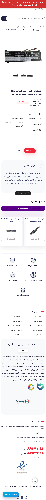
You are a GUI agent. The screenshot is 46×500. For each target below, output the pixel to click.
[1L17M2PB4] (23, 54)
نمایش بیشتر (25, 193)
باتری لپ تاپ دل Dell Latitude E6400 (11, 220)
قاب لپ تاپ (16, 321)
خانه (40, 27)
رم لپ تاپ (39, 335)
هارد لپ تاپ (16, 317)
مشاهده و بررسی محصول (34, 239)
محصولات (32, 27)
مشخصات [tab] (16, 150)
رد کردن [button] (12, 5)
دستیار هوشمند (9, 494)
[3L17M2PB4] (15, 75)
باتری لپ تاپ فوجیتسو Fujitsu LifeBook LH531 (35, 220)
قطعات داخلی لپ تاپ (13, 326)
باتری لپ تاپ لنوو (36, 106)
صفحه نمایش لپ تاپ (35, 326)
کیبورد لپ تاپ (37, 330)
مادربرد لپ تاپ (15, 330)
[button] (16, 250)
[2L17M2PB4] (23, 75)
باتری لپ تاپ (21, 27)
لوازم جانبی (16, 335)
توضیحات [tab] (29, 150)
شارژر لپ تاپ (38, 321)
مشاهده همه (24, 208)
